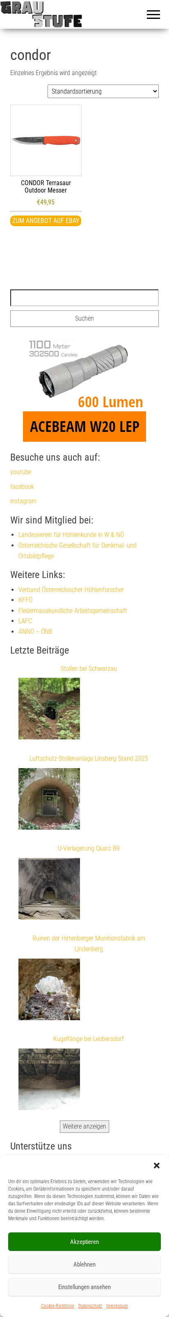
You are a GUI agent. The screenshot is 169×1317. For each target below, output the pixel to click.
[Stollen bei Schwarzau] (49, 710)
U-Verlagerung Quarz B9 (89, 848)
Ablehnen (84, 1264)
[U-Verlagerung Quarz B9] (49, 890)
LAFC (25, 621)
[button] (157, 1165)
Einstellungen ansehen (84, 1287)
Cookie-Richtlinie (57, 1306)
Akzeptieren (84, 1242)
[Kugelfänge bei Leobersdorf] (49, 1081)
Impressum (117, 1306)
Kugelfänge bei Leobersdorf (88, 1039)
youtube (20, 472)
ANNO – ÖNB (35, 632)
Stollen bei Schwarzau (89, 668)
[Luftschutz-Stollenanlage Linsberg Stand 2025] (49, 800)
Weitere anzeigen (84, 1126)
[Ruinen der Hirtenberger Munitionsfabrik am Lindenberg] (49, 991)
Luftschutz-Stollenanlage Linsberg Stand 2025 (89, 758)
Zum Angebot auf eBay (45, 221)
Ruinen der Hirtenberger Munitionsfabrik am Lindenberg (88, 943)
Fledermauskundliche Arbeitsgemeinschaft (72, 611)
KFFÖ (25, 600)
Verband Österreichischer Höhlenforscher (71, 590)
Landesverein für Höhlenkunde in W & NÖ (71, 535)
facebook (22, 487)
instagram (23, 501)
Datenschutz (90, 1306)
